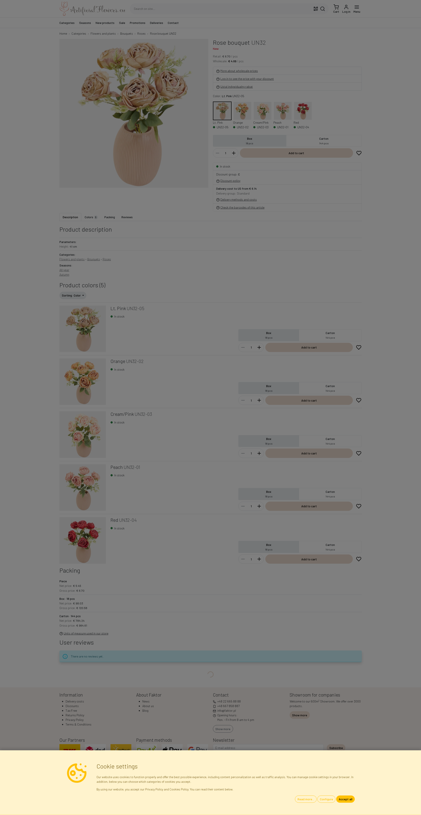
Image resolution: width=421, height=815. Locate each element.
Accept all (345, 799)
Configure (326, 799)
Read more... (306, 799)
